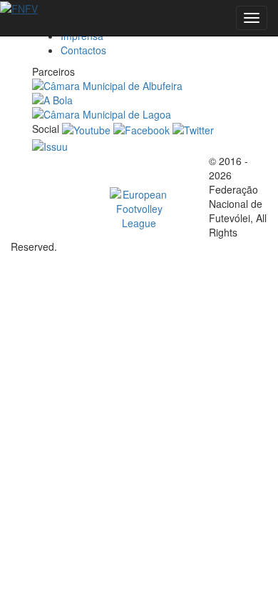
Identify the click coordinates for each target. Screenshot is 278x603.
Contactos (83, 50)
